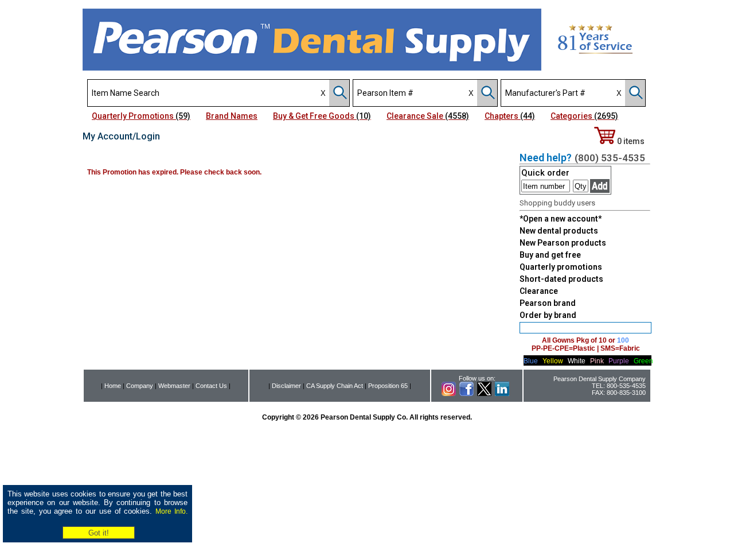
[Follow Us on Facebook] (466, 393)
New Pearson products (563, 242)
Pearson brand (548, 303)
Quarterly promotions (561, 266)
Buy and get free (550, 254)
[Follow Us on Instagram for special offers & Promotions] (449, 393)
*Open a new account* (561, 218)
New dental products (559, 230)
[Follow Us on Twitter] (484, 393)
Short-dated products (561, 279)
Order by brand (548, 315)
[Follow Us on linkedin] (502, 393)
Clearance (539, 291)
